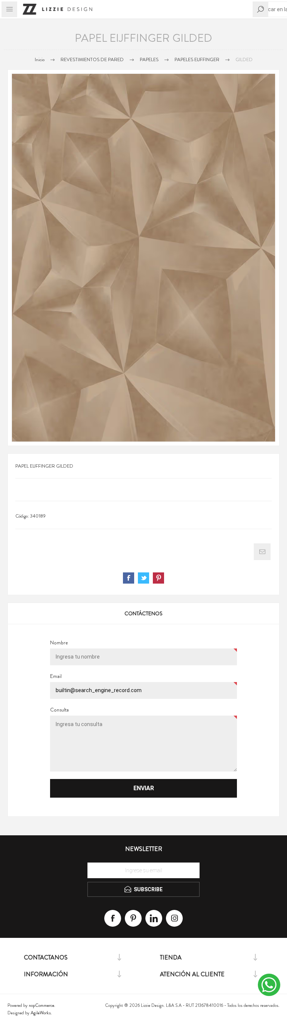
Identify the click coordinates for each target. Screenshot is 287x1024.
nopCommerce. (42, 1005)
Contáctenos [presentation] (143, 613)
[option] (143, 257)
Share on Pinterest (158, 578)
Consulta (59, 709)
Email (56, 676)
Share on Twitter (143, 578)
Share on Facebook (128, 578)
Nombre (59, 642)
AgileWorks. (41, 1012)
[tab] (143, 613)
